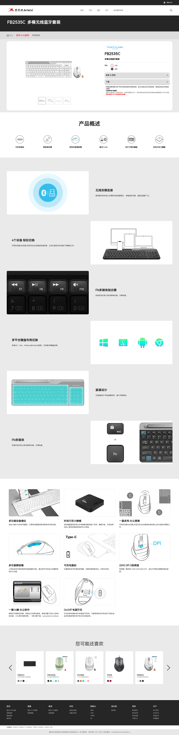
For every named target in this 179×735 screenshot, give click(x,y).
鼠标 (8, 706)
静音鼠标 (41, 727)
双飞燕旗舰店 (28, 727)
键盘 (29, 706)
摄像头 (93, 706)
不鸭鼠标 (35, 727)
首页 (82, 10)
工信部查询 (106, 732)
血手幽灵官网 (118, 10)
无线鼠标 (46, 727)
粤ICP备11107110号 (95, 732)
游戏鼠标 (15, 727)
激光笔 (114, 706)
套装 (50, 706)
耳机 (71, 706)
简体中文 (169, 2)
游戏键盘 (21, 727)
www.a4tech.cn (125, 732)
